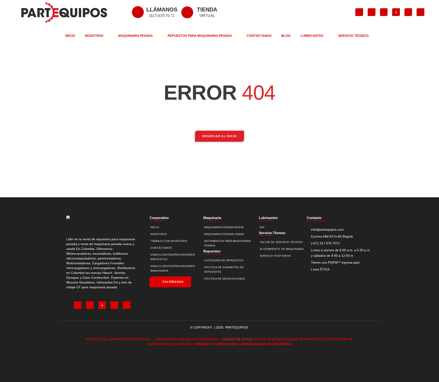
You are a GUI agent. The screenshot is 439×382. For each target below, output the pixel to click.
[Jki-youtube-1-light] (396, 12)
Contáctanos (259, 35)
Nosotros (94, 35)
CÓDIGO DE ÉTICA (236, 339)
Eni (262, 227)
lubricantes (268, 218)
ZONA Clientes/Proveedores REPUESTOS (172, 257)
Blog (286, 35)
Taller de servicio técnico (281, 242)
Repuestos (211, 251)
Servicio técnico (272, 233)
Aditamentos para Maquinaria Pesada (227, 243)
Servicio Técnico (353, 35)
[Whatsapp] (420, 12)
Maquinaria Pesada (135, 35)
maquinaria (212, 218)
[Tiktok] (384, 12)
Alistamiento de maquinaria (282, 249)
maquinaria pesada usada (224, 234)
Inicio (70, 35)
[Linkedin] (408, 12)
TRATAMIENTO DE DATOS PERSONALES (188, 339)
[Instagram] (371, 12)
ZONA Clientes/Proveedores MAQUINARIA (172, 268)
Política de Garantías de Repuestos (224, 269)
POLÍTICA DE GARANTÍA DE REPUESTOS (118, 339)
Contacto (314, 218)
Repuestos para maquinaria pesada (200, 35)
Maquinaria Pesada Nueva (224, 227)
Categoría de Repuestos (223, 260)
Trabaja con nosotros (168, 241)
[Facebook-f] (359, 12)
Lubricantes (311, 35)
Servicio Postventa (275, 255)
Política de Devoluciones (224, 278)
